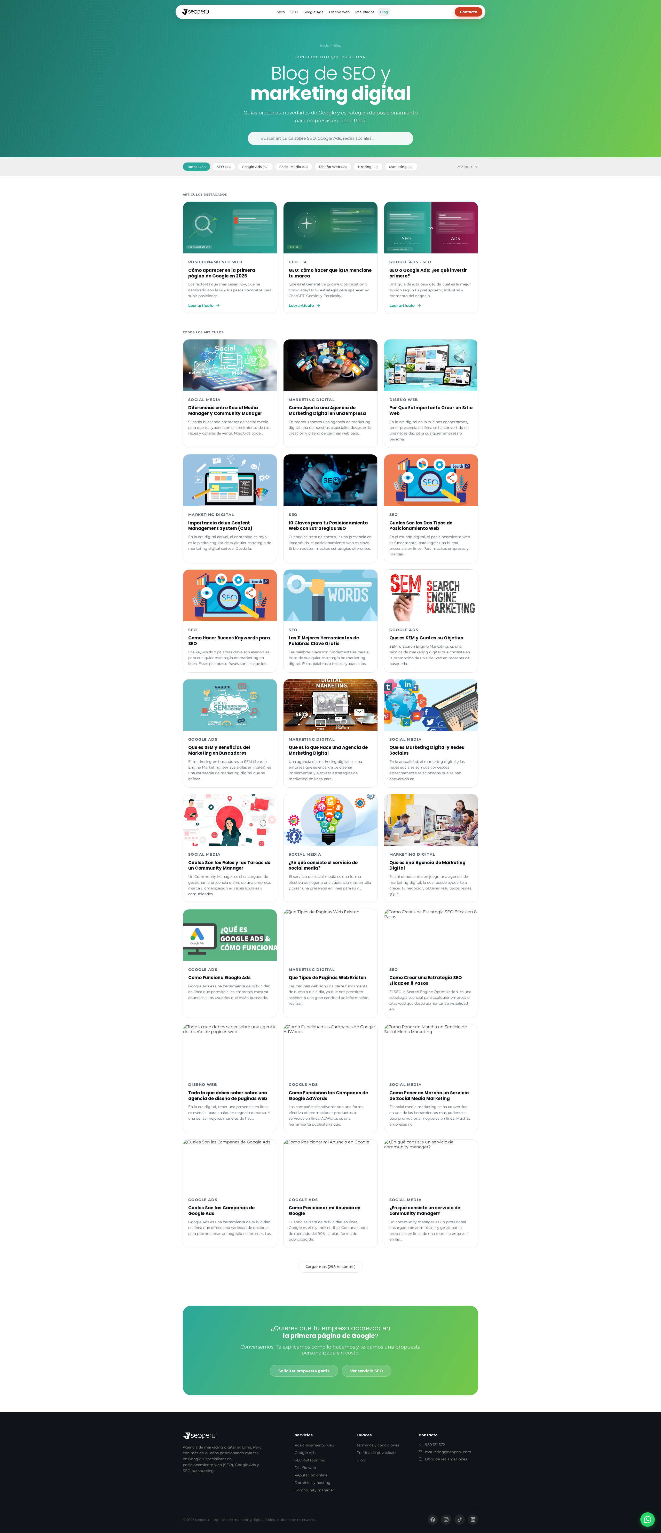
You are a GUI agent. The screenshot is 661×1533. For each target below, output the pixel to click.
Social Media (293, 167)
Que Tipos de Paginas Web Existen (327, 977)
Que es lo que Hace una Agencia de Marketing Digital (328, 750)
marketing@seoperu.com (448, 1452)
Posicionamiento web (314, 1445)
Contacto (468, 12)
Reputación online (311, 1475)
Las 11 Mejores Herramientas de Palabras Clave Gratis (324, 641)
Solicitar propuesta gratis (303, 1370)
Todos (196, 167)
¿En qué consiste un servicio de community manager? (424, 1211)
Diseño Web (333, 167)
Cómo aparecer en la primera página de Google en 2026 (221, 273)
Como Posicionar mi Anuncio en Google (324, 1211)
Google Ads (313, 12)
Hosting (368, 167)
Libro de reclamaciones (446, 1459)
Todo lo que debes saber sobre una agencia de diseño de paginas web (227, 1096)
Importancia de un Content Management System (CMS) (220, 526)
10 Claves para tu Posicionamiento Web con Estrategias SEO (328, 526)
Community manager (314, 1490)
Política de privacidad (376, 1453)
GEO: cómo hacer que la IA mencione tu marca (330, 273)
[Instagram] (446, 1519)
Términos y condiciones (378, 1445)
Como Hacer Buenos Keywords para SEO (229, 641)
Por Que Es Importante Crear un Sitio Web (431, 410)
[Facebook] (433, 1519)
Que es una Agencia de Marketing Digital (427, 865)
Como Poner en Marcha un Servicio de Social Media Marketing (429, 1096)
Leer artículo (201, 305)
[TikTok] (459, 1519)
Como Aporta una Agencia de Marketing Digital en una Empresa (327, 410)
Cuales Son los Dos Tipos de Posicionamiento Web (420, 526)
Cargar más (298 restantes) (330, 1266)
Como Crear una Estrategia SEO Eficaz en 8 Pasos (425, 980)
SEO (294, 12)
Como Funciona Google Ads (219, 977)
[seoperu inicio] (195, 12)
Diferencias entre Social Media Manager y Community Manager (225, 410)
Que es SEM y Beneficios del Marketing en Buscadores (219, 750)
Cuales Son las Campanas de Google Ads (221, 1211)
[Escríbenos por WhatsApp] (647, 1519)
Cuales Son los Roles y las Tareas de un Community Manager (229, 865)
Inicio (280, 12)
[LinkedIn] (473, 1519)
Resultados (364, 12)
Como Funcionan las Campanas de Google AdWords (328, 1096)
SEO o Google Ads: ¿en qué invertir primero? (428, 273)
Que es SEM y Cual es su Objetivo (426, 638)
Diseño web (339, 12)
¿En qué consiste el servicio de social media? (323, 865)
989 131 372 (435, 1445)
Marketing (401, 167)
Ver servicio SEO (366, 1370)
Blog (384, 12)
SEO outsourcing (310, 1460)
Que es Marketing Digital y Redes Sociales (426, 750)
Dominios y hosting (312, 1483)
